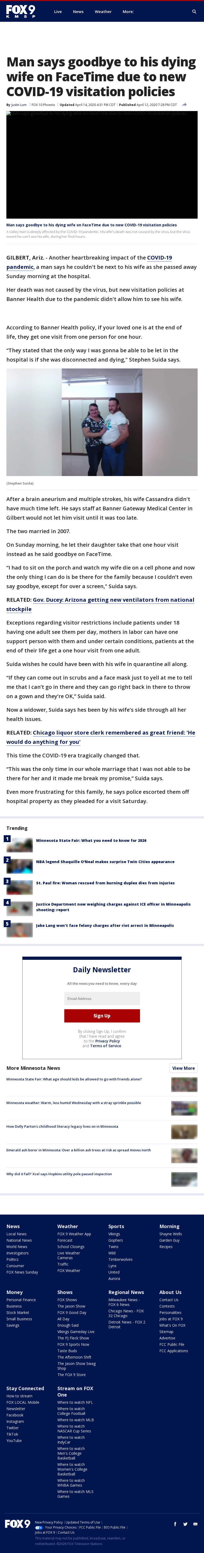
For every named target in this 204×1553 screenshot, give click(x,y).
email (195, 1524)
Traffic (63, 1264)
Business (14, 1306)
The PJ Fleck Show (73, 1337)
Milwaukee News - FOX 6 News (124, 1302)
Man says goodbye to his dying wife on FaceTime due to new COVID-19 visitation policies (91, 224)
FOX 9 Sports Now (73, 1344)
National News (19, 1240)
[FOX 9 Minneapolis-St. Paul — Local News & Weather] (23, 11)
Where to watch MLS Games (75, 1494)
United (114, 1272)
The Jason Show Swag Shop (76, 1366)
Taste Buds (67, 1350)
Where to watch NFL (75, 1402)
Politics (12, 1259)
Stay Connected (25, 1388)
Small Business (19, 1318)
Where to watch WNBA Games (71, 1483)
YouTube (14, 1440)
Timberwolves (120, 1259)
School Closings (70, 1246)
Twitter (12, 1427)
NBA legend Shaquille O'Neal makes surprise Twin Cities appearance (105, 861)
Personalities (170, 1312)
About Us (170, 1292)
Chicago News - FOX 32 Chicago (126, 1313)
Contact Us (168, 1299)
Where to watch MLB (75, 1419)
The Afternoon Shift (74, 1357)
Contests (167, 1306)
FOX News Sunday (22, 1272)
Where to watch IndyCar (71, 1440)
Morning (169, 1226)
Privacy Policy (107, 1040)
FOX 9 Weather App (74, 1233)
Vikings (114, 1233)
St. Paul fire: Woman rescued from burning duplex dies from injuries (105, 882)
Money (14, 1292)
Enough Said (68, 1325)
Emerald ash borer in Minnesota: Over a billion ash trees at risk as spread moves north (78, 1150)
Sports (116, 1226)
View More (183, 1068)
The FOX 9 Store (71, 1374)
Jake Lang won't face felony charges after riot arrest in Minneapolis (105, 925)
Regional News (126, 1292)
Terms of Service (105, 1045)
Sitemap (166, 1331)
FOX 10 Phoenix (43, 105)
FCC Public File (171, 1344)
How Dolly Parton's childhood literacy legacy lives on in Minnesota (62, 1126)
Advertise (167, 1337)
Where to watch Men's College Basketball (71, 1453)
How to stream (19, 1395)
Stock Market (17, 1312)
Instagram (15, 1421)
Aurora (114, 1278)
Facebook (14, 1415)
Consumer (15, 1265)
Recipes (166, 1246)
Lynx (112, 1265)
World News (16, 1246)
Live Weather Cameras (68, 1255)
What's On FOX (172, 1325)
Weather (67, 1226)
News (13, 1226)
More (128, 11)
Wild (112, 1252)
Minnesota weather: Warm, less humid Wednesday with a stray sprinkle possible (73, 1102)
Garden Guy (169, 1240)
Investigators (17, 1252)
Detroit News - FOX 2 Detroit (126, 1324)
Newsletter (15, 1408)
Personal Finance (21, 1299)
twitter (185, 1524)
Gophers (115, 1240)
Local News (16, 1233)
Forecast (65, 1240)
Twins (113, 1246)
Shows (65, 1292)
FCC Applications (173, 1350)
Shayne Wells (170, 1233)
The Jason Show (71, 1306)
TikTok (12, 1434)
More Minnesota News (33, 1068)
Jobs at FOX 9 (171, 1318)
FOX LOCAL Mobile (22, 1402)
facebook (175, 1524)
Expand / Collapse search (194, 11)
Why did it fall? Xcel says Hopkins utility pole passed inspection (59, 1174)
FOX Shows (67, 1299)
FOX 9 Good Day (71, 1312)
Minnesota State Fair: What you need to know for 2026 (91, 840)
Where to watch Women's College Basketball (72, 1469)
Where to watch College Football (71, 1411)
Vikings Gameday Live (76, 1331)
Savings (12, 1325)
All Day (63, 1318)
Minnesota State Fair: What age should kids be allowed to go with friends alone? (74, 1079)
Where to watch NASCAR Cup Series (74, 1428)
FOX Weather (68, 1270)
